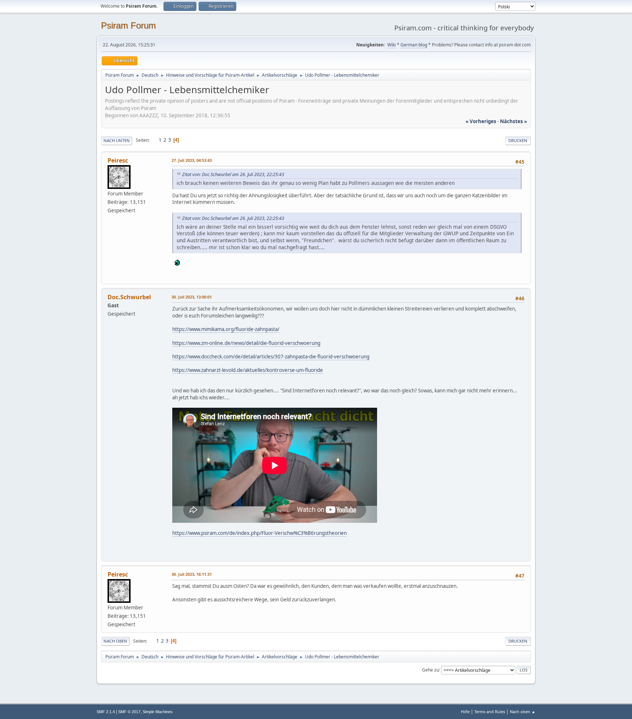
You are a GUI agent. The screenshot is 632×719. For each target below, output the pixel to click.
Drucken (517, 140)
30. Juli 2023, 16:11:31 (192, 574)
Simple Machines (158, 712)
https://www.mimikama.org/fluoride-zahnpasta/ (225, 329)
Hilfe (465, 711)
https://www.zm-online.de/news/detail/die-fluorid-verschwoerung (246, 343)
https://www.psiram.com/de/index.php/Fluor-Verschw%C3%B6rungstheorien (259, 533)
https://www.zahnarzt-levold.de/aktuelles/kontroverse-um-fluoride (247, 370)
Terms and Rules (489, 711)
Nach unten (117, 140)
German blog (413, 45)
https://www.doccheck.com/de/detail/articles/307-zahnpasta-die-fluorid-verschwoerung (270, 356)
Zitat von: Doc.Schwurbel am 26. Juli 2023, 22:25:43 (233, 174)
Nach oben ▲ (522, 711)
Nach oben (115, 641)
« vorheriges (481, 121)
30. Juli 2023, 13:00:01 (192, 297)
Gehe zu (430, 669)
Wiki (391, 45)
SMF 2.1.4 (106, 712)
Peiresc (118, 160)
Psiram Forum (128, 25)
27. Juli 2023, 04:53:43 (192, 160)
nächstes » (513, 121)
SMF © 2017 (129, 712)
